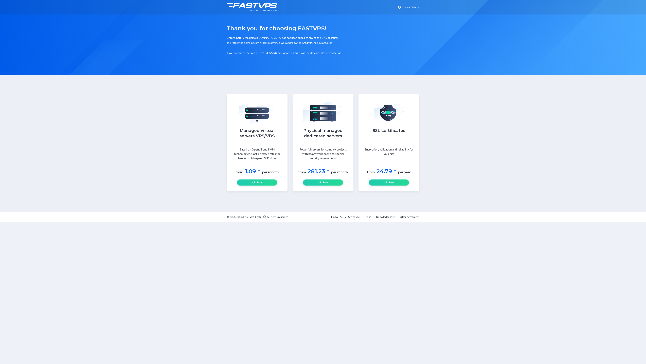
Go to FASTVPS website (345, 217)
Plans (368, 217)
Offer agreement (409, 217)
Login (405, 7)
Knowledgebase (385, 217)
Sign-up (415, 7)
